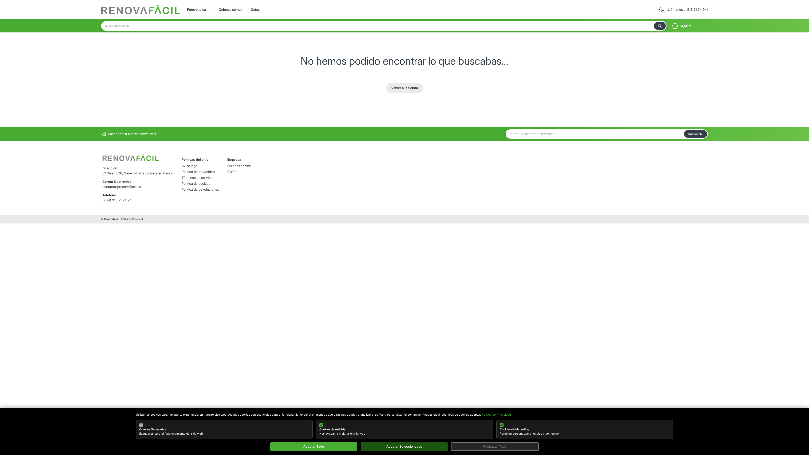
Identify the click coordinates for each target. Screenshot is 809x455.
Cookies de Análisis (332, 429)
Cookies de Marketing (514, 429)
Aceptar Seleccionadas (404, 446)
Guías (255, 10)
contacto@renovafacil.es (121, 187)
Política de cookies (196, 184)
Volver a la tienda (404, 88)
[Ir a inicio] (140, 9)
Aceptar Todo (313, 446)
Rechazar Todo (494, 446)
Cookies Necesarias (152, 429)
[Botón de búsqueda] (660, 26)
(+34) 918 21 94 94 (117, 200)
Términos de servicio (197, 178)
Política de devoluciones (200, 189)
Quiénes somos (230, 10)
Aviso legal (190, 166)
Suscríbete (695, 134)
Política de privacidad (198, 172)
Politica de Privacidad (496, 414)
